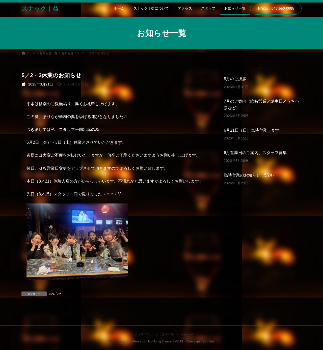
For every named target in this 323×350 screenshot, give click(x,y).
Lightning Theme (159, 341)
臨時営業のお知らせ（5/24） (250, 175)
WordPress (133, 341)
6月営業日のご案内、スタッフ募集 (255, 153)
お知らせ (55, 294)
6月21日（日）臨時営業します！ (253, 130)
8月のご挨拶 (235, 79)
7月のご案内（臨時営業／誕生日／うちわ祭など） (261, 104)
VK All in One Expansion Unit (194, 341)
